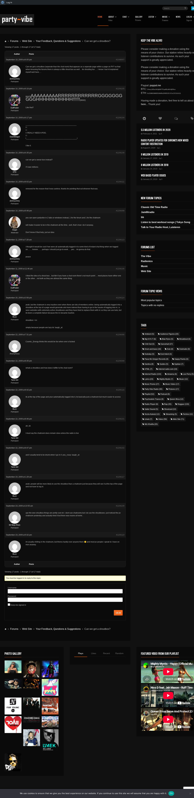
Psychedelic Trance (154, 399)
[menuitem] (2, 2)
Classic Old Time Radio (154, 207)
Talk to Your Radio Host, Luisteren (160, 227)
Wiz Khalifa (151, 424)
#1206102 (120, 448)
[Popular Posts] (160, 118)
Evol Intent (166, 354)
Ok (171, 793)
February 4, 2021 (150, 134)
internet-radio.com (167, 369)
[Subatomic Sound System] (50, 668)
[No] (190, 793)
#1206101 (120, 419)
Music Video (172, 384)
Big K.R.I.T (150, 339)
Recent (106, 653)
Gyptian (178, 364)
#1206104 (120, 118)
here (143, 104)
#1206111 (120, 182)
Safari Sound (151, 409)
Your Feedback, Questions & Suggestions (58, 41)
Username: (12, 588)
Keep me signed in (18, 605)
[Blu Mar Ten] (31, 703)
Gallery (138, 18)
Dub (170, 349)
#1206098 (120, 211)
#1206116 (120, 390)
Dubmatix (184, 349)
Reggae (183, 404)
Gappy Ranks (181, 359)
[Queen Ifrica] (13, 666)
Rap (167, 404)
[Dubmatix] (13, 762)
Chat (124, 17)
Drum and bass (153, 349)
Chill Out (149, 344)
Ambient (149, 334)
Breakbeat (185, 339)
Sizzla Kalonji (152, 414)
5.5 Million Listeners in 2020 (156, 130)
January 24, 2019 (150, 169)
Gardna (149, 364)
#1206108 (120, 153)
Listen (151, 17)
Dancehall (167, 344)
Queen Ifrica (176, 399)
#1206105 (120, 89)
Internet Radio (153, 374)
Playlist (149, 394)
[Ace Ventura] (50, 722)
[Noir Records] (13, 705)
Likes (93, 653)
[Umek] (50, 740)
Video (162, 419)
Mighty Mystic (166, 379)
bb (142, 217)
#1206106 (120, 269)
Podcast (165, 394)
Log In (118, 612)
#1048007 (120, 60)
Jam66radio (147, 212)
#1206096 (120, 335)
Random (119, 653)
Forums (14, 41)
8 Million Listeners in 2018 (154, 165)
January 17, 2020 (150, 158)
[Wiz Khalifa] (31, 737)
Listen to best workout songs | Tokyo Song (165, 222)
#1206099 (120, 361)
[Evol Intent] (13, 724)
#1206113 (120, 240)
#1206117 (120, 477)
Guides (164, 364)
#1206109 (120, 506)
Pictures (173, 389)
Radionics (147, 261)
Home (100, 17)
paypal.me (155, 85)
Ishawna (172, 374)
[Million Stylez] (13, 684)
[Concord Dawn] (31, 719)
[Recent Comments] (176, 118)
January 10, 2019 (150, 179)
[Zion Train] (31, 684)
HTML (148, 369)
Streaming (171, 414)
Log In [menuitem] (9, 2)
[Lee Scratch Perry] (31, 668)
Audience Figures (169, 334)
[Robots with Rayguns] (50, 687)
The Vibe (146, 256)
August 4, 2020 (149, 148)
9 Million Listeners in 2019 (154, 154)
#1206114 (120, 298)
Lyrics (149, 379)
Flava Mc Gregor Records (156, 359)
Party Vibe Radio (153, 389)
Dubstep (149, 354)
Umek (148, 419)
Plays (80, 653)
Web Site (27, 41)
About (111, 18)
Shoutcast (170, 409)
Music (144, 266)
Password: (12, 596)
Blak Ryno (167, 339)
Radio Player (151, 404)
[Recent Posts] (144, 118)
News (178, 17)
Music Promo (152, 384)
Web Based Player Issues (153, 175)
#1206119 (120, 535)
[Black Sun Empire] (50, 705)
